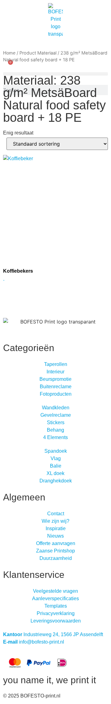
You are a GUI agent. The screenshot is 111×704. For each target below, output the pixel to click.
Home (9, 53)
